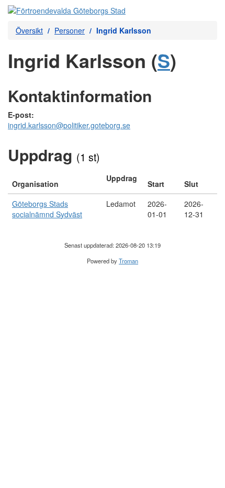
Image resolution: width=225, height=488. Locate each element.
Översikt (29, 30)
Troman (128, 261)
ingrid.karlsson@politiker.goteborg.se (69, 125)
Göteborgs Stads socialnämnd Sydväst (47, 208)
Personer (69, 30)
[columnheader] (55, 181)
